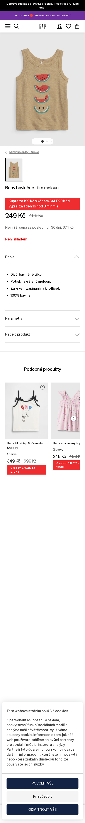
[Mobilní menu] (7, 26)
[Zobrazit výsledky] (16, 26)
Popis (9, 257)
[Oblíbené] (68, 26)
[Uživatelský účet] (59, 26)
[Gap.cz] (42, 26)
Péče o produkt (17, 334)
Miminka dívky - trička (24, 152)
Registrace (61, 3)
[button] (42, 141)
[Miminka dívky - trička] (6, 152)
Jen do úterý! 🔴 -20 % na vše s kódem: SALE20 (42, 15)
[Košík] (77, 26)
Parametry (13, 318)
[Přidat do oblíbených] (42, 387)
